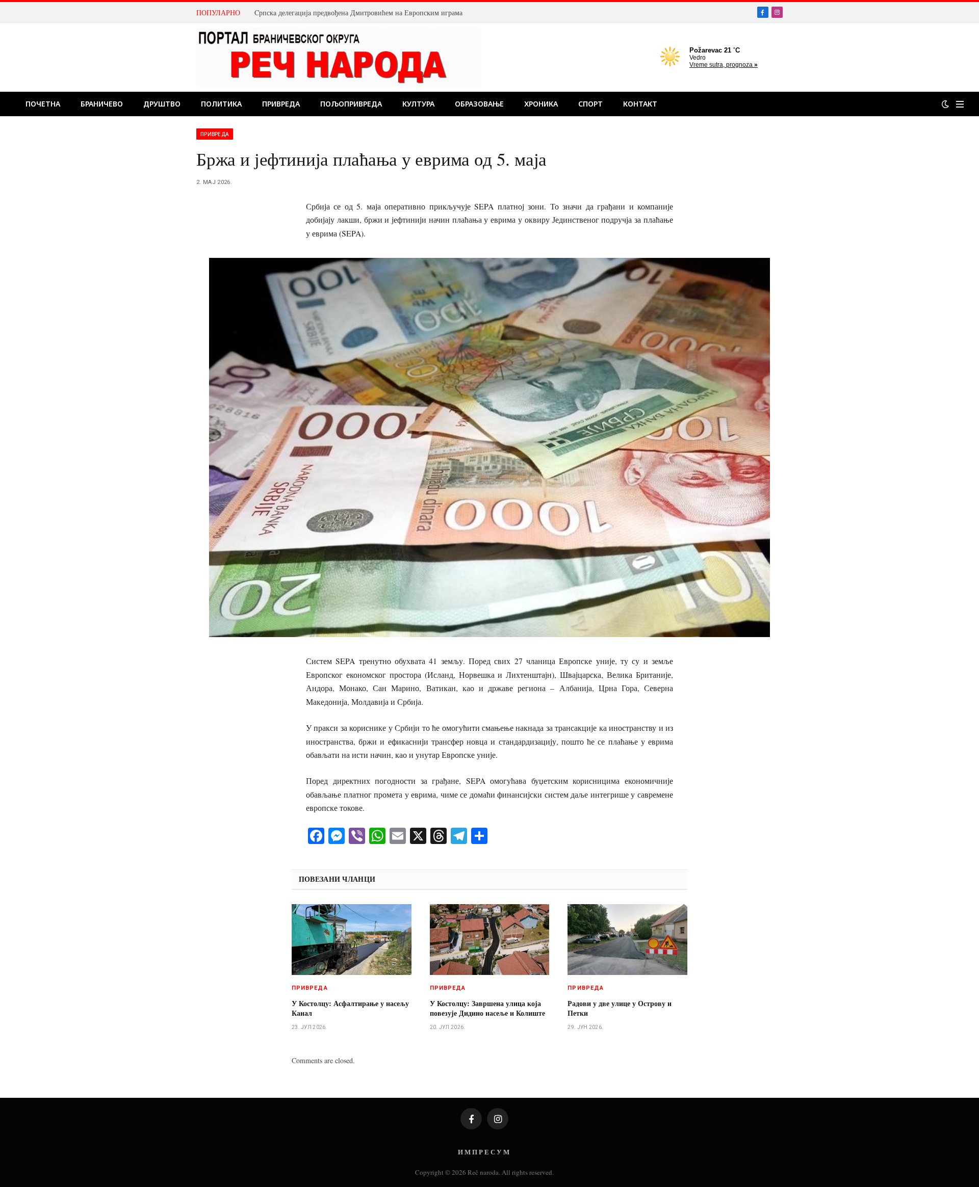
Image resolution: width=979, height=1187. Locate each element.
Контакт (640, 104)
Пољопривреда (351, 104)
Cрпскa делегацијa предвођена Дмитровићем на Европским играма (358, 12)
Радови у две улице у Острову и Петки (620, 1008)
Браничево (102, 104)
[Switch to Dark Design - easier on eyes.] (945, 104)
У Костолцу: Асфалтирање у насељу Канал (350, 1008)
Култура (418, 104)
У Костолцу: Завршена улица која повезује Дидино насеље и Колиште (487, 1008)
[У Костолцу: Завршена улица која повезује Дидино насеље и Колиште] (490, 939)
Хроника (541, 104)
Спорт (590, 104)
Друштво (162, 104)
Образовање (479, 104)
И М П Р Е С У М (483, 1151)
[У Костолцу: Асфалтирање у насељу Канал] (351, 939)
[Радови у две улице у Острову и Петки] (627, 939)
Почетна (42, 104)
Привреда (281, 104)
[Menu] (960, 104)
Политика (221, 104)
